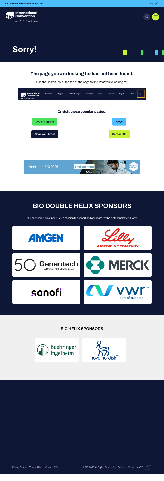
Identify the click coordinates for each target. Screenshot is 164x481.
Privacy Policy (19, 467)
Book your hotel (45, 134)
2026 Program (45, 121)
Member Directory (54, 409)
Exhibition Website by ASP (130, 467)
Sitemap (81, 429)
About (47, 403)
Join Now (49, 416)
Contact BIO (51, 467)
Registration (84, 416)
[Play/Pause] (156, 3)
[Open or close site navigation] (155, 16)
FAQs (119, 121)
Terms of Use (35, 467)
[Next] (151, 3)
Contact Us (119, 134)
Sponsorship (84, 422)
